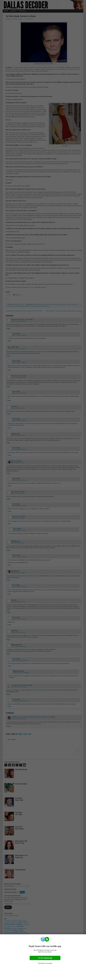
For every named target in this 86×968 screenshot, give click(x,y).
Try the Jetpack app (45, 958)
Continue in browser (45, 963)
